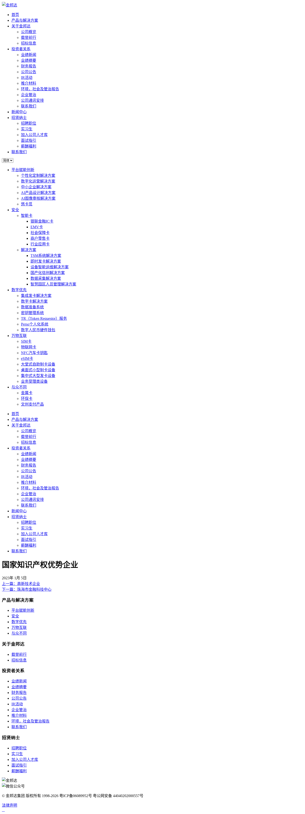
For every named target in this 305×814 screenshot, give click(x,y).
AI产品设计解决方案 (38, 193)
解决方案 (28, 250)
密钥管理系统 (32, 313)
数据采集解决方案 (45, 278)
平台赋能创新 (22, 170)
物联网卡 (28, 347)
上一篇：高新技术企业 (21, 584)
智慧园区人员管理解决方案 (53, 284)
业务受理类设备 (34, 381)
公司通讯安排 (32, 100)
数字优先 (19, 290)
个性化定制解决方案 (38, 175)
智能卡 (26, 216)
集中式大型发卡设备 (38, 376)
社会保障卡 (40, 233)
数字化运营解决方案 (38, 181)
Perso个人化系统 (34, 324)
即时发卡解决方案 (45, 261)
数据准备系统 (32, 307)
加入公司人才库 (34, 135)
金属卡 (26, 393)
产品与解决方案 (24, 20)
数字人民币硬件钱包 (38, 330)
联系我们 (28, 106)
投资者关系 (20, 49)
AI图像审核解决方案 (38, 198)
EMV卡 (36, 227)
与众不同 (19, 387)
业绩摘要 (28, 60)
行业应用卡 (40, 244)
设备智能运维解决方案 (49, 267)
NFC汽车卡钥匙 (34, 353)
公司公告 (28, 72)
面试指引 (28, 140)
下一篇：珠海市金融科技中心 (26, 589)
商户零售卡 (40, 238)
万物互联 (19, 336)
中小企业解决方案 (36, 187)
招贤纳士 (19, 118)
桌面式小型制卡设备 (38, 370)
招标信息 (28, 43)
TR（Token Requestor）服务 (44, 318)
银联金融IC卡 (41, 221)
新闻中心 (19, 112)
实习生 (26, 129)
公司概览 (28, 32)
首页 (15, 15)
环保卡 (26, 399)
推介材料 (28, 83)
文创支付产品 (32, 404)
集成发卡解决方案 (36, 296)
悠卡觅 (26, 204)
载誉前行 (28, 38)
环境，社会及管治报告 (40, 89)
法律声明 (9, 805)
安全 (15, 210)
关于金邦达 (20, 26)
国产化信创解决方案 (47, 273)
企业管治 (28, 95)
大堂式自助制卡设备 (38, 364)
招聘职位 (28, 123)
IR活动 (26, 78)
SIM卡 (26, 341)
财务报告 (28, 66)
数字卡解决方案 (34, 301)
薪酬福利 (28, 146)
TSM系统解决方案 (45, 256)
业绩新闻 (28, 55)
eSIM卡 (27, 358)
